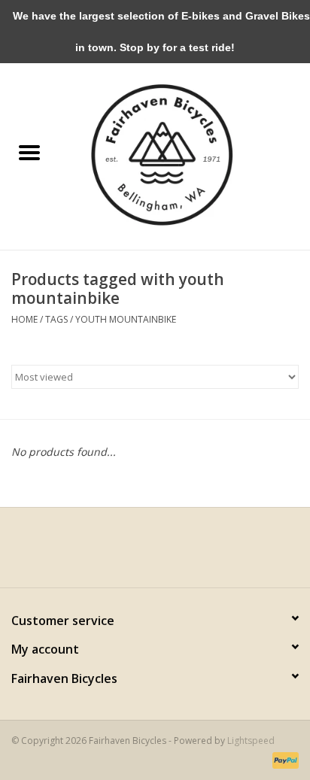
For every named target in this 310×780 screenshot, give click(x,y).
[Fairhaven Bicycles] (184, 153)
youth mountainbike (125, 319)
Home (24, 319)
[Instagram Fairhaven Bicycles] (169, 553)
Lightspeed (251, 740)
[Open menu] (29, 152)
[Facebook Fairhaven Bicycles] (141, 553)
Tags (56, 319)
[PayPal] (283, 759)
